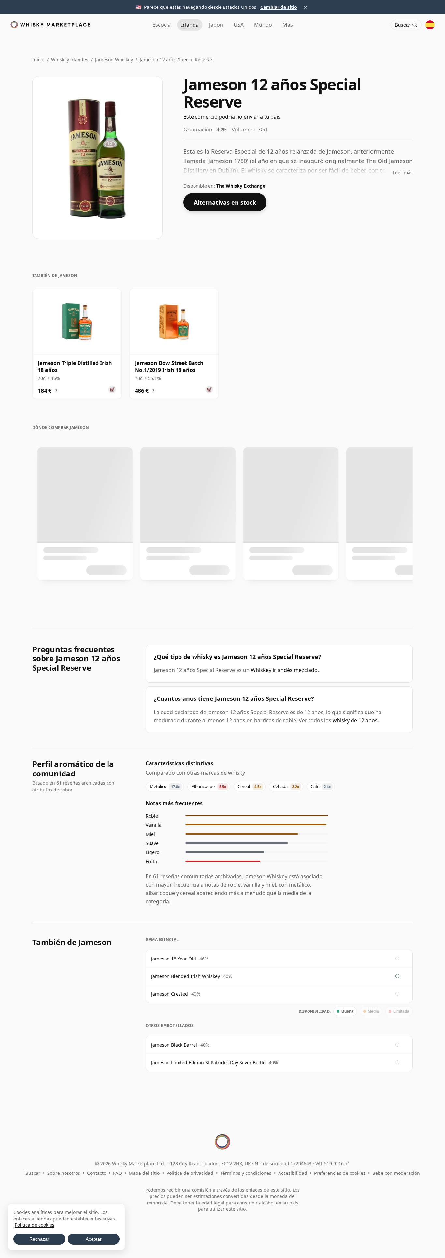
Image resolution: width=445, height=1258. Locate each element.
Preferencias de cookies (340, 1173)
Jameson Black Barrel (174, 1045)
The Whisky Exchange (240, 186)
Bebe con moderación (396, 1173)
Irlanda (190, 24)
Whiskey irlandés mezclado (284, 670)
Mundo (263, 24)
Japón (216, 24)
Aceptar (94, 1239)
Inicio (38, 59)
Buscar (32, 1173)
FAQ (117, 1173)
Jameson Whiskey (114, 59)
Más (287, 24)
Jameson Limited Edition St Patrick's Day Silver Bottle (208, 1062)
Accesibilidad (292, 1173)
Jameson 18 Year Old (173, 959)
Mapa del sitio (144, 1173)
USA (239, 24)
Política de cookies (34, 1225)
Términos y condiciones (245, 1173)
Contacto (96, 1173)
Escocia (161, 24)
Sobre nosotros (63, 1173)
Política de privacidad (189, 1173)
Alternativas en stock (225, 202)
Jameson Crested (169, 994)
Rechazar (39, 1239)
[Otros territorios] (430, 24)
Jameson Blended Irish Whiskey (185, 976)
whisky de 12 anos (355, 720)
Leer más (403, 172)
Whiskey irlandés (69, 59)
